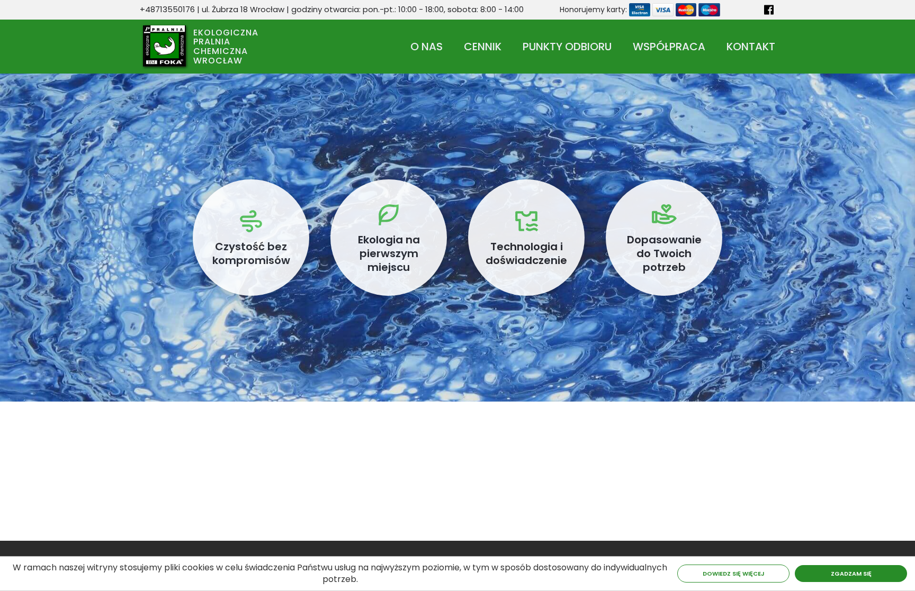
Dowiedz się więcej (734, 573)
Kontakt (750, 46)
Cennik (482, 46)
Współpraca (669, 46)
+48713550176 (167, 9)
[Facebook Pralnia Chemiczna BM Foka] (766, 9)
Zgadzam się (851, 573)
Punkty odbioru (567, 46)
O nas (426, 46)
